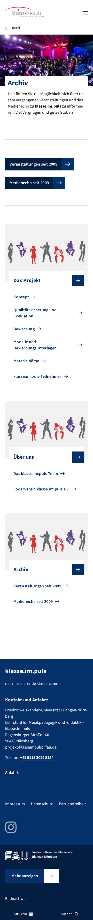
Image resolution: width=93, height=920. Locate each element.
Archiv (20, 569)
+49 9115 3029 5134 (36, 757)
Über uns (23, 457)
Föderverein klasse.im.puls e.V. (41, 489)
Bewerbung (24, 329)
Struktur (20, 914)
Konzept (21, 297)
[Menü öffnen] (85, 13)
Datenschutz (42, 804)
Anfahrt (12, 772)
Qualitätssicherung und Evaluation (35, 313)
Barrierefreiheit (72, 804)
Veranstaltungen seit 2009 (33, 164)
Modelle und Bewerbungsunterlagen (35, 345)
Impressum (15, 804)
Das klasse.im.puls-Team (35, 474)
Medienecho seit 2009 (29, 183)
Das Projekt (27, 280)
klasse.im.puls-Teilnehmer (37, 376)
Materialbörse (26, 361)
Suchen (67, 914)
